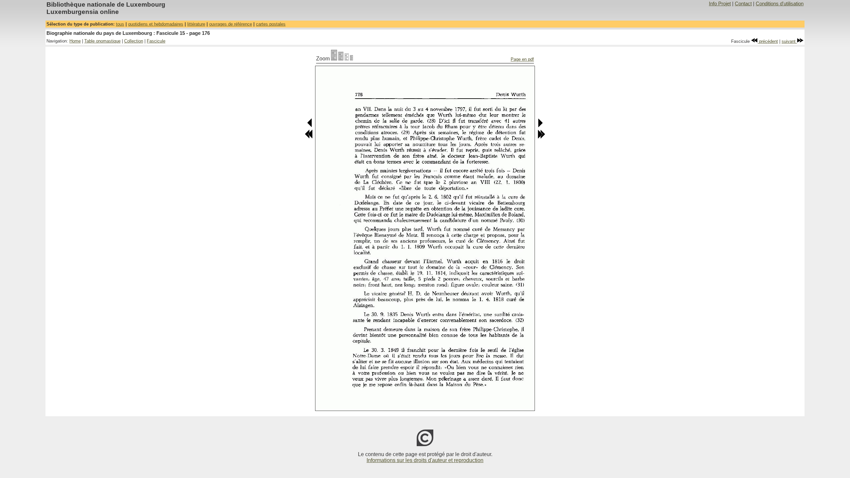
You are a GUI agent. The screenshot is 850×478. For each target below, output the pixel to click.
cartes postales (271, 24)
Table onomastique (102, 41)
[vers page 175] (310, 126)
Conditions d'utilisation (780, 3)
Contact (743, 3)
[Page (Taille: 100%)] (334, 58)
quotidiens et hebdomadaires (155, 24)
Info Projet (720, 3)
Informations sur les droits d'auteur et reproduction (425, 460)
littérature (196, 24)
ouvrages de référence (230, 24)
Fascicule (156, 41)
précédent (768, 41)
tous (120, 24)
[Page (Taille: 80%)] (340, 58)
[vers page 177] (540, 126)
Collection (133, 41)
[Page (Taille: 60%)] (347, 58)
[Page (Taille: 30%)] (351, 58)
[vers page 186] (541, 137)
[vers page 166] (309, 137)
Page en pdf (522, 59)
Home (75, 41)
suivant (789, 41)
